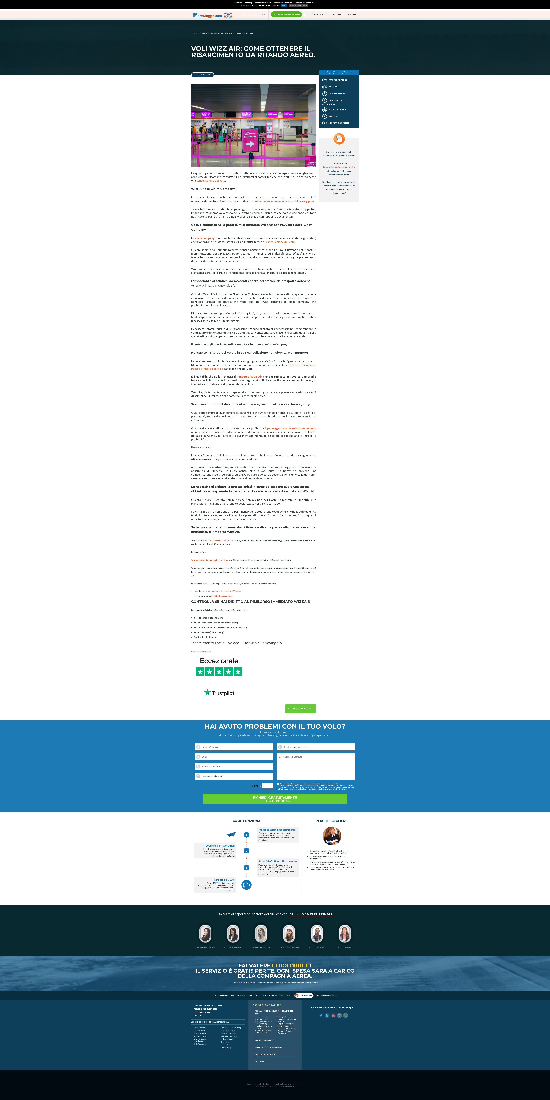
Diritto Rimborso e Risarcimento (200, 1040)
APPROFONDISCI (298, 5)
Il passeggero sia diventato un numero (290, 428)
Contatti (352, 14)
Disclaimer (225, 1042)
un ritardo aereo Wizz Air (216, 540)
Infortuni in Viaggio (339, 109)
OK (283, 5)
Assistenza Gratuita (228, 1033)
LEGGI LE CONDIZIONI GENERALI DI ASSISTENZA (210, 1022)
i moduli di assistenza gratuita (339, 167)
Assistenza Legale (228, 1030)
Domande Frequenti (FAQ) (231, 1028)
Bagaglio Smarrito (284, 1017)
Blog (203, 33)
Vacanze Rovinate (338, 93)
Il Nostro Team (199, 1030)
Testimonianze (337, 14)
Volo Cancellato (263, 1017)
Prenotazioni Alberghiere (268, 1047)
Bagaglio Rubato (284, 1026)
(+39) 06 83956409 (283, 995)
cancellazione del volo (210, 180)
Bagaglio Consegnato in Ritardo (287, 1020)
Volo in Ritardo (262, 1019)
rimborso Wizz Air (249, 376)
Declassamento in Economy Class (264, 1031)
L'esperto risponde (338, 123)
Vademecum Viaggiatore (230, 1036)
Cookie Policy (226, 1048)
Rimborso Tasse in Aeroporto (285, 1032)
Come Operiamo (200, 1028)
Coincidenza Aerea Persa (264, 1027)
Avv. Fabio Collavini (201, 1036)
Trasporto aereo (337, 80)
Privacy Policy (226, 1045)
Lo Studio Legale (200, 1033)
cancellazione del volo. (280, 241)
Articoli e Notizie (227, 1039)
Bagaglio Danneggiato (286, 1024)
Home (263, 14)
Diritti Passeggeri (200, 1044)
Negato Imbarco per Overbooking (264, 1023)
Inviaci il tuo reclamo (201, 651)
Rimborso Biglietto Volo (287, 1028)
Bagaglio (333, 87)
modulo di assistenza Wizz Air (227, 591)
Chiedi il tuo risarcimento (286, 14)
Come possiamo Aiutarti (208, 1005)
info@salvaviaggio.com (222, 596)
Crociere (333, 116)
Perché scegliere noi (316, 14)
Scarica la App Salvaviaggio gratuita (209, 560)
